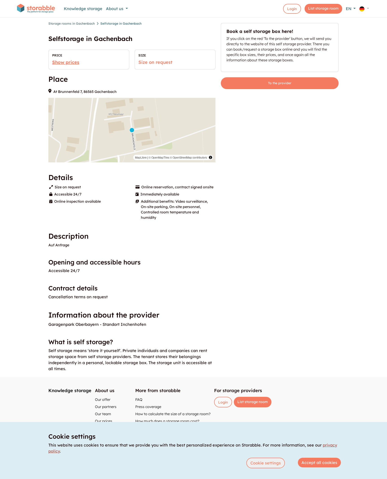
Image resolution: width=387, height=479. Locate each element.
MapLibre (141, 157)
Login (292, 8)
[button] (364, 8)
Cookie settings (265, 463)
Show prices (65, 62)
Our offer (102, 399)
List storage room (323, 8)
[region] (131, 130)
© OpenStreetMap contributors (188, 157)
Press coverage (148, 406)
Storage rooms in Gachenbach (71, 23)
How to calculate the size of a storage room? (173, 414)
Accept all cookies (319, 462)
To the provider (279, 83)
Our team (103, 414)
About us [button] (115, 8)
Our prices (103, 421)
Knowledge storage (83, 8)
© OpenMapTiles (159, 157)
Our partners (105, 406)
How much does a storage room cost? (167, 421)
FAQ (138, 399)
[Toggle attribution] (210, 157)
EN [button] (349, 8)
